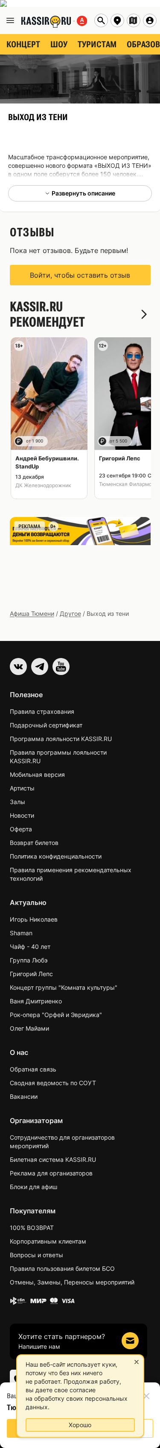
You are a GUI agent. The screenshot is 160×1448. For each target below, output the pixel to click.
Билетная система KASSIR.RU (53, 1159)
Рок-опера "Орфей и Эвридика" (56, 1014)
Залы (17, 801)
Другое (70, 613)
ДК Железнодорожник (43, 485)
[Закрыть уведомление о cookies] (136, 1362)
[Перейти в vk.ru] (18, 666)
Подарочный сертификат (46, 725)
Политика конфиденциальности (56, 856)
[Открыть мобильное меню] (10, 20)
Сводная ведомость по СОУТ (53, 1082)
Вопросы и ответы (36, 1254)
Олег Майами (29, 1028)
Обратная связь (33, 1069)
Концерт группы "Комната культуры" (63, 987)
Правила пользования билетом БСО (62, 1268)
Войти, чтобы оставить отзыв (80, 275)
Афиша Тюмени (32, 613)
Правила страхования (42, 711)
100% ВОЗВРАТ (32, 1227)
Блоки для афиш (33, 1186)
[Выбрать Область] (133, 20)
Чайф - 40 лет (30, 946)
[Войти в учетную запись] (150, 20)
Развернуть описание (83, 193)
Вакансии (24, 1096)
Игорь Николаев (34, 919)
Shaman (21, 933)
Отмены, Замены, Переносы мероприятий (72, 1282)
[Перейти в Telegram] (39, 666)
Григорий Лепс (31, 973)
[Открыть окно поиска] (101, 20)
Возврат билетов (34, 842)
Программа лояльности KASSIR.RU (61, 738)
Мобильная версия (37, 774)
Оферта (21, 829)
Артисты (22, 788)
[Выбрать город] (117, 20)
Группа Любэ (29, 960)
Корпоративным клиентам (48, 1241)
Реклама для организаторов (51, 1173)
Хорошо (80, 1424)
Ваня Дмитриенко (36, 1001)
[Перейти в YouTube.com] (61, 666)
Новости (22, 815)
